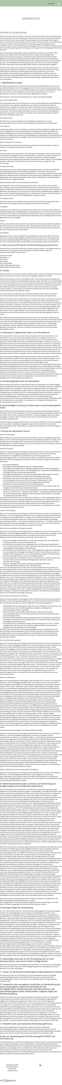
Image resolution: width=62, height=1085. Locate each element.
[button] (39, 2)
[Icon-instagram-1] (59, 4)
